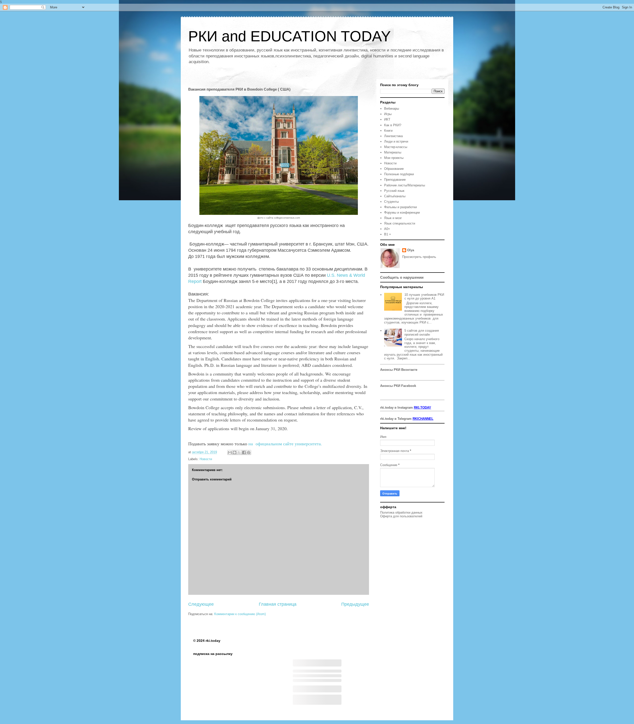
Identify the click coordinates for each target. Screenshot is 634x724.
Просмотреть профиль (419, 257)
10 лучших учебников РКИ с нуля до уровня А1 (424, 296)
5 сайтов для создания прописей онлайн (421, 332)
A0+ (387, 229)
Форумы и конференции (402, 212)
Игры (388, 114)
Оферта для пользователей (401, 516)
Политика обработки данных (401, 512)
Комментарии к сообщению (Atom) (240, 614)
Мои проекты (393, 158)
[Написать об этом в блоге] (234, 452)
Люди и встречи (396, 141)
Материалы (392, 152)
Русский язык (394, 191)
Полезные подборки (399, 174)
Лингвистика (393, 136)
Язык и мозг (393, 218)
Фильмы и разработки (400, 207)
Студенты (391, 201)
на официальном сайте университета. (285, 444)
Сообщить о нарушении (401, 277)
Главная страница (277, 604)
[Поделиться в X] (239, 452)
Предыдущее (355, 604)
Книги (388, 130)
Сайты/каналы (394, 196)
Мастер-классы (395, 147)
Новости (206, 459)
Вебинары (391, 108)
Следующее (201, 604)
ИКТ (387, 119)
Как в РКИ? (392, 125)
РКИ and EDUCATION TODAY (289, 36)
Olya (410, 250)
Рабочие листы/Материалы (404, 185)
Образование (394, 169)
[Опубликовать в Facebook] (243, 452)
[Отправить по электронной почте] (229, 452)
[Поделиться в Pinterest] (248, 452)
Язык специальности (399, 223)
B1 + (387, 234)
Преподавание (395, 179)
